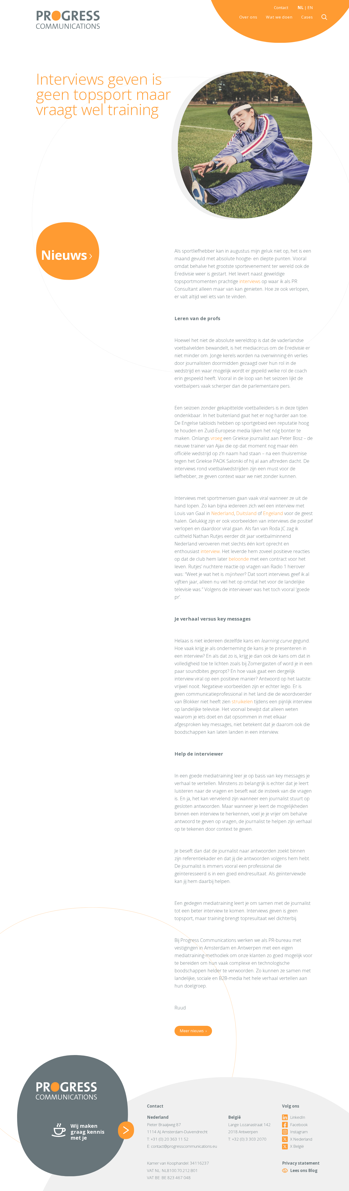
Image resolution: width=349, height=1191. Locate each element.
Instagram (299, 1131)
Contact (281, 7)
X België (297, 1146)
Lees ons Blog (303, 1170)
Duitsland (246, 513)
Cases (307, 17)
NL (300, 7)
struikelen (242, 701)
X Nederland (301, 1139)
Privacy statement (301, 1163)
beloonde (239, 559)
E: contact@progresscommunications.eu (182, 1146)
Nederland (222, 513)
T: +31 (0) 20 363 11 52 (168, 1139)
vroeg (216, 438)
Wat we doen (279, 17)
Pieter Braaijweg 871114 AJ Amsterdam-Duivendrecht (177, 1128)
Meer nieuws (193, 1030)
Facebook (299, 1124)
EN (310, 7)
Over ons (248, 17)
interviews (249, 281)
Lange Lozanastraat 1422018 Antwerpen (249, 1128)
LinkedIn (297, 1117)
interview (210, 551)
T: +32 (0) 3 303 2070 (247, 1139)
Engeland (273, 513)
